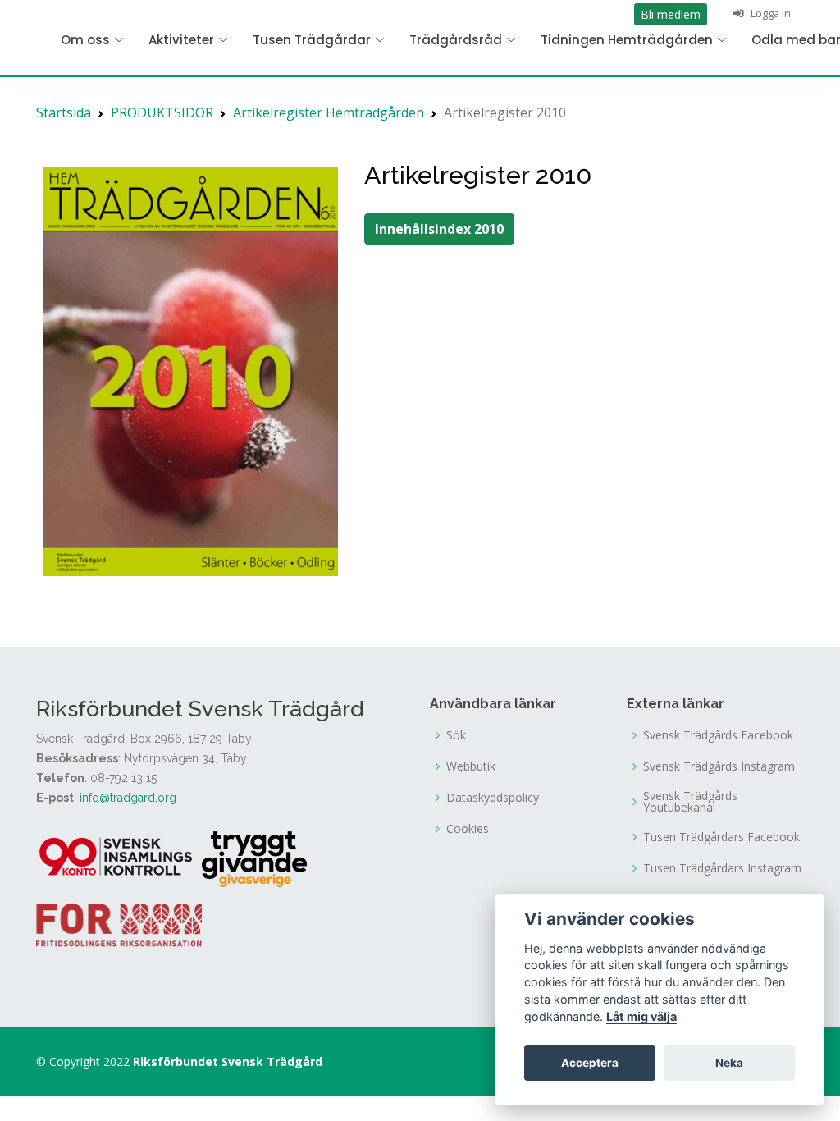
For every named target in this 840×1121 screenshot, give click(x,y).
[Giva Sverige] (254, 858)
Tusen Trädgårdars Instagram (722, 868)
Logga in (769, 13)
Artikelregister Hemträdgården (328, 112)
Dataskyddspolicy (492, 797)
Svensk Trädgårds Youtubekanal (690, 801)
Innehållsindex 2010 (439, 229)
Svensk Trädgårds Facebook (718, 735)
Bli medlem (671, 14)
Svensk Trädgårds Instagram (719, 766)
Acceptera (590, 1062)
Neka (729, 1062)
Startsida (63, 112)
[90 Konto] (117, 858)
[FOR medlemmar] (119, 923)
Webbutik (470, 766)
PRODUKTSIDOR (162, 112)
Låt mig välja (641, 1016)
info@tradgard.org (128, 797)
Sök (456, 735)
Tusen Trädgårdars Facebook (721, 837)
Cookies (467, 829)
